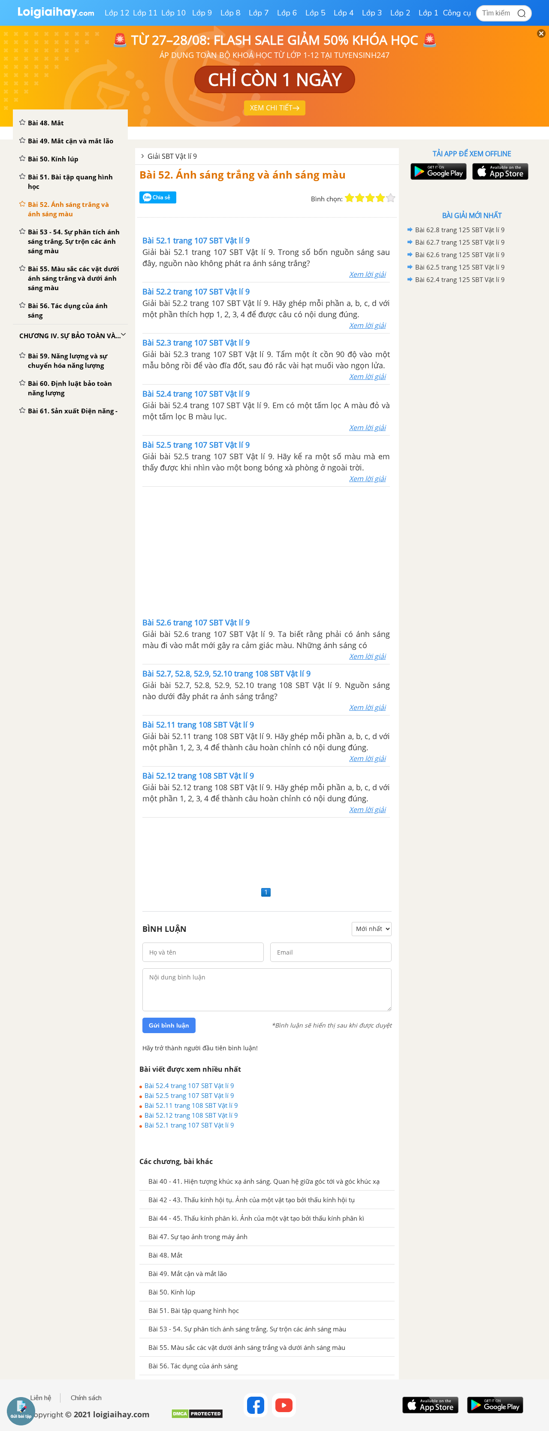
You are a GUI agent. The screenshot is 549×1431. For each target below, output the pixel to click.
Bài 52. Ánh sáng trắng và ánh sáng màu (242, 174)
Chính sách (86, 1398)
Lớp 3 (372, 13)
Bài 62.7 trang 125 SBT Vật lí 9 (460, 242)
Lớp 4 (344, 13)
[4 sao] (380, 198)
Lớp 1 (429, 13)
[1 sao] (349, 198)
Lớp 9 (202, 13)
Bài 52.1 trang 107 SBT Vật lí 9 (189, 1125)
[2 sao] (360, 198)
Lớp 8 (230, 13)
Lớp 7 (259, 13)
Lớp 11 (145, 13)
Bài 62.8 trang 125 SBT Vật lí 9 (460, 229)
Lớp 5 (315, 13)
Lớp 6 (287, 13)
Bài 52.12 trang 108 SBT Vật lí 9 (191, 1115)
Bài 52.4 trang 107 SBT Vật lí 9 (189, 1085)
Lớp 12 (117, 13)
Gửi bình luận (169, 1025)
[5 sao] (391, 198)
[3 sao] (370, 198)
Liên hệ (40, 1398)
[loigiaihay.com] (55, 16)
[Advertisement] (266, 551)
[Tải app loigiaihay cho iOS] (499, 171)
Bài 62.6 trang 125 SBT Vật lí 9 (460, 254)
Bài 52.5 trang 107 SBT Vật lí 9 (189, 1095)
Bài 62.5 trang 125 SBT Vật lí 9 (460, 267)
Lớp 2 (400, 13)
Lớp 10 (173, 13)
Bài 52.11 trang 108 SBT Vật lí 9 (191, 1105)
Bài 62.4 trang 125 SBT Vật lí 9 (460, 279)
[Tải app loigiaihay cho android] (437, 171)
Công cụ (457, 13)
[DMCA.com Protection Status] (197, 1417)
